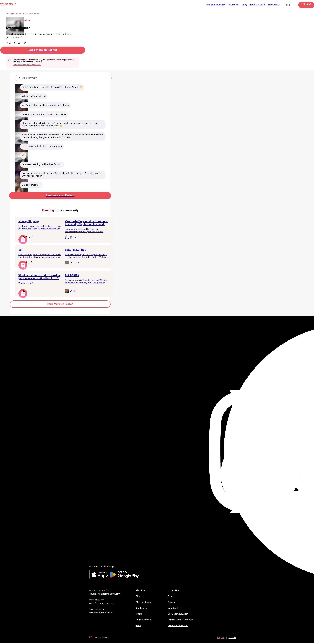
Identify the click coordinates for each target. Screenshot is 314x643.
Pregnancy (233, 5)
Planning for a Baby (215, 5)
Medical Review (144, 602)
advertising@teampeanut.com (104, 594)
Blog (138, 596)
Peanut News (174, 590)
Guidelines (141, 608)
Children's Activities (31, 13)
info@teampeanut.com (100, 613)
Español (232, 638)
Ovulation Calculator (178, 626)
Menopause (274, 5)
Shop (138, 626)
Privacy (171, 602)
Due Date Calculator (178, 614)
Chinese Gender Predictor (180, 620)
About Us (140, 590)
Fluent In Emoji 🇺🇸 (22, 20)
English (220, 638)
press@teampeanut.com (101, 603)
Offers (139, 614)
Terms (171, 596)
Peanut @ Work (143, 620)
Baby (244, 5)
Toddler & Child (257, 5)
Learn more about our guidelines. (27, 65)
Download (173, 608)
